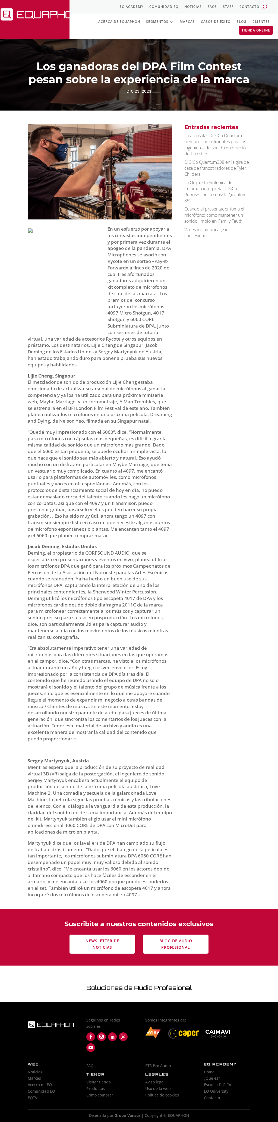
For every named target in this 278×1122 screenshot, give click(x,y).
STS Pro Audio (158, 1065)
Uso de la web (158, 1088)
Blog (241, 22)
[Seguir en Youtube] (90, 1047)
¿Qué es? (212, 1078)
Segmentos (157, 22)
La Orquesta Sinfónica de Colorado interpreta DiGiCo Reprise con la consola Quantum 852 (215, 192)
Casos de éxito (215, 22)
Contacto (249, 7)
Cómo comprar (99, 1095)
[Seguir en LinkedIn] (112, 1036)
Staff (228, 7)
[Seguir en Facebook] (90, 1036)
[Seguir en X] (123, 1036)
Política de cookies (162, 1095)
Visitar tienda (98, 1082)
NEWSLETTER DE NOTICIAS (102, 944)
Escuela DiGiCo (217, 1084)
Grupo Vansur (127, 1115)
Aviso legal (155, 1082)
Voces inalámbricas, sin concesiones (206, 232)
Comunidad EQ (163, 7)
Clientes (261, 22)
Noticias (193, 7)
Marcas (187, 22)
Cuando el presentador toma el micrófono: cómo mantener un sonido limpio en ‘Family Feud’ (214, 215)
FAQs (212, 7)
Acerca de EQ (40, 1084)
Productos (95, 1088)
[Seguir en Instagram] (101, 1036)
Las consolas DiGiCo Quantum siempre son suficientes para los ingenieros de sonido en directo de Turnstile (215, 145)
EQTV (32, 1097)
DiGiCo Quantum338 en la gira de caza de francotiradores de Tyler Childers (216, 168)
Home (209, 1071)
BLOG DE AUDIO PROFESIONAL (175, 944)
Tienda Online (256, 30)
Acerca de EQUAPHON (119, 22)
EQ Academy (131, 7)
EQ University (216, 1091)
